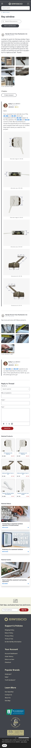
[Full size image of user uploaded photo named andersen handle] (22, 61)
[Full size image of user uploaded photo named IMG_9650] (22, 338)
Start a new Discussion (10, 25)
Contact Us (8, 695)
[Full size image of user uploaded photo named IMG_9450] (7, 61)
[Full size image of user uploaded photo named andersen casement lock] (7, 81)
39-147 (27, 120)
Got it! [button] (4, 745)
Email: (3, 400)
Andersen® (8, 674)
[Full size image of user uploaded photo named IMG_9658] (7, 328)
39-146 (19, 120)
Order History (9, 656)
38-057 (13, 116)
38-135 (19, 118)
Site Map (7, 700)
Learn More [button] (24, 741)
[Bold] (3, 424)
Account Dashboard (11, 653)
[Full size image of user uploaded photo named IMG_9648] (22, 328)
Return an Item (9, 659)
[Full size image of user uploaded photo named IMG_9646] (7, 338)
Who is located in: (6, 393)
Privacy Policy (9, 636)
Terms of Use (9, 639)
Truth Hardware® (10, 680)
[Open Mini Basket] (28, 4)
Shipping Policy (9, 630)
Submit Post (7, 428)
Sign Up (24, 610)
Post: (2, 407)
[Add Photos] (12, 424)
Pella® (7, 677)
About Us (7, 697)
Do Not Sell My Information (13, 641)
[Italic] (6, 424)
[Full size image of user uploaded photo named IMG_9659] (7, 348)
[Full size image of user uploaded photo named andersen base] (7, 71)
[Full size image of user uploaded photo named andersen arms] (22, 71)
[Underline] (9, 424)
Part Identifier (9, 692)
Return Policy (9, 633)
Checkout (8, 662)
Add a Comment (9, 95)
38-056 (5, 116)
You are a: (4, 385)
